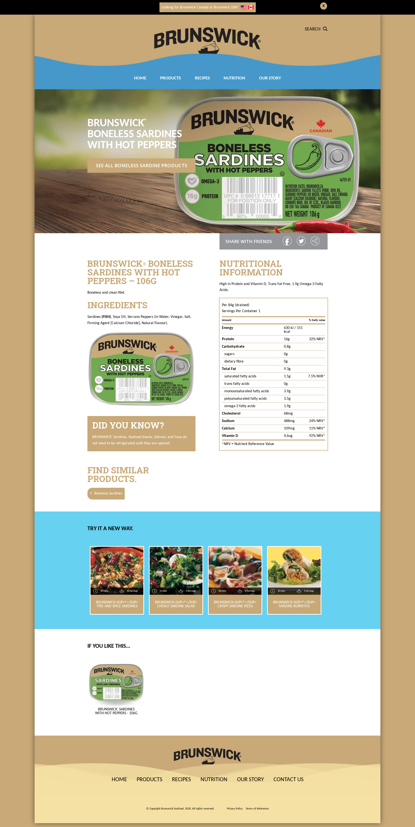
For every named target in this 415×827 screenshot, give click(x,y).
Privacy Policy (235, 808)
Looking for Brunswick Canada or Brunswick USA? (199, 7)
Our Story (270, 78)
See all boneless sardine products (141, 165)
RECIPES (202, 78)
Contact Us (289, 780)
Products (170, 78)
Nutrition (234, 78)
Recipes (181, 780)
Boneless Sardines (106, 493)
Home (140, 78)
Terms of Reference (257, 808)
